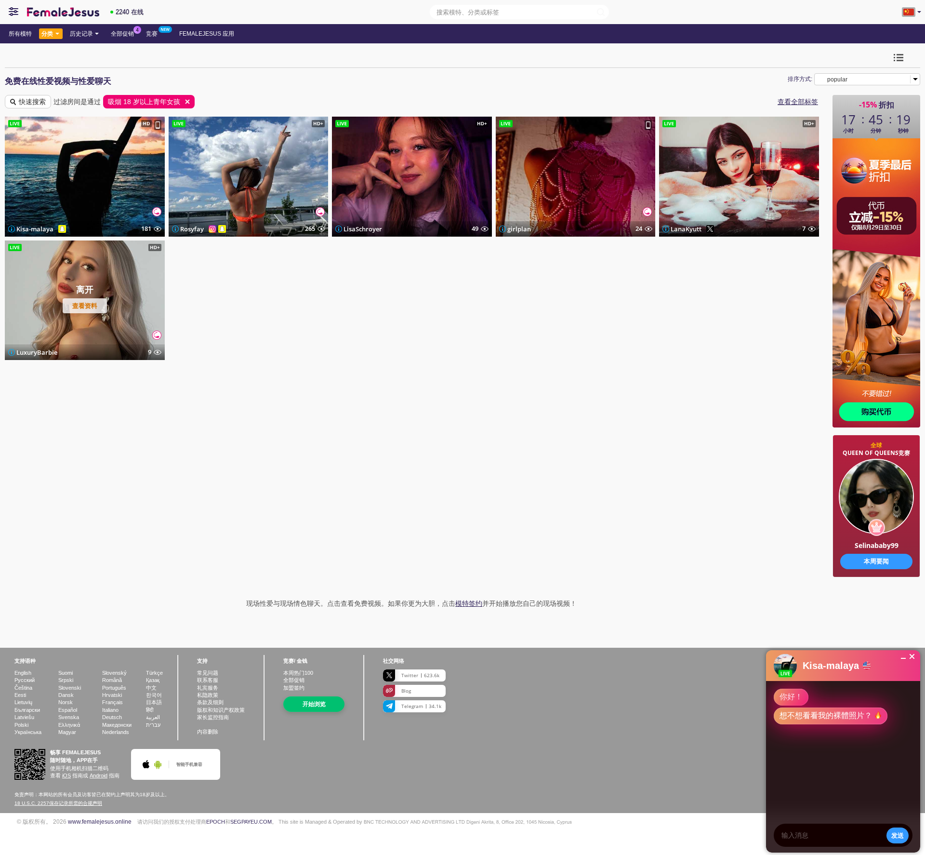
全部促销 (122, 33)
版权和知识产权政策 (221, 710)
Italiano (110, 710)
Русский (24, 680)
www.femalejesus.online (100, 821)
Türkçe (154, 673)
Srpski (65, 680)
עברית (153, 725)
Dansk (66, 695)
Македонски (117, 725)
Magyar (67, 732)
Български (27, 710)
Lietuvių (23, 702)
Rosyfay (192, 229)
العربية (153, 717)
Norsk (65, 702)
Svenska (68, 717)
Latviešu (24, 717)
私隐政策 (207, 695)
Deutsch (112, 717)
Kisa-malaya (34, 229)
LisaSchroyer (363, 229)
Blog (406, 690)
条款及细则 (210, 702)
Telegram (421, 706)
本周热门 (298, 673)
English (22, 673)
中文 (151, 688)
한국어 (154, 695)
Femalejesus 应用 (206, 33)
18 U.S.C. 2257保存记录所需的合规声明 (58, 803)
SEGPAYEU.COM (251, 822)
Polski (21, 725)
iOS (66, 775)
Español (67, 710)
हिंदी (149, 710)
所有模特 (20, 33)
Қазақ (152, 680)
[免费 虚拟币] (876, 607)
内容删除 (207, 732)
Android (98, 775)
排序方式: (800, 79)
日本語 (154, 702)
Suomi (65, 673)
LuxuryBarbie (36, 352)
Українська (27, 732)
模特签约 (468, 603)
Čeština (23, 688)
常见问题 (207, 673)
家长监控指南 (213, 717)
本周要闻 (876, 561)
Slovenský (114, 673)
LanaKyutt (686, 229)
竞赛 (152, 33)
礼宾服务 (207, 688)
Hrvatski (112, 695)
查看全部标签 (798, 102)
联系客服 (207, 680)
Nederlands (115, 732)
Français (112, 702)
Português (114, 688)
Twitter (420, 675)
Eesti (20, 695)
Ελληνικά (69, 725)
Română (112, 680)
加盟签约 (293, 688)
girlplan (519, 229)
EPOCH (215, 822)
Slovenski (69, 688)
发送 (897, 835)
